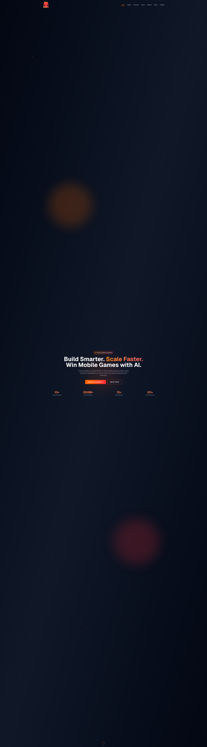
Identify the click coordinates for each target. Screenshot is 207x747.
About (143, 5)
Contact (162, 5)
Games (129, 5)
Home (123, 5)
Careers (149, 5)
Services (136, 5)
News (155, 5)
